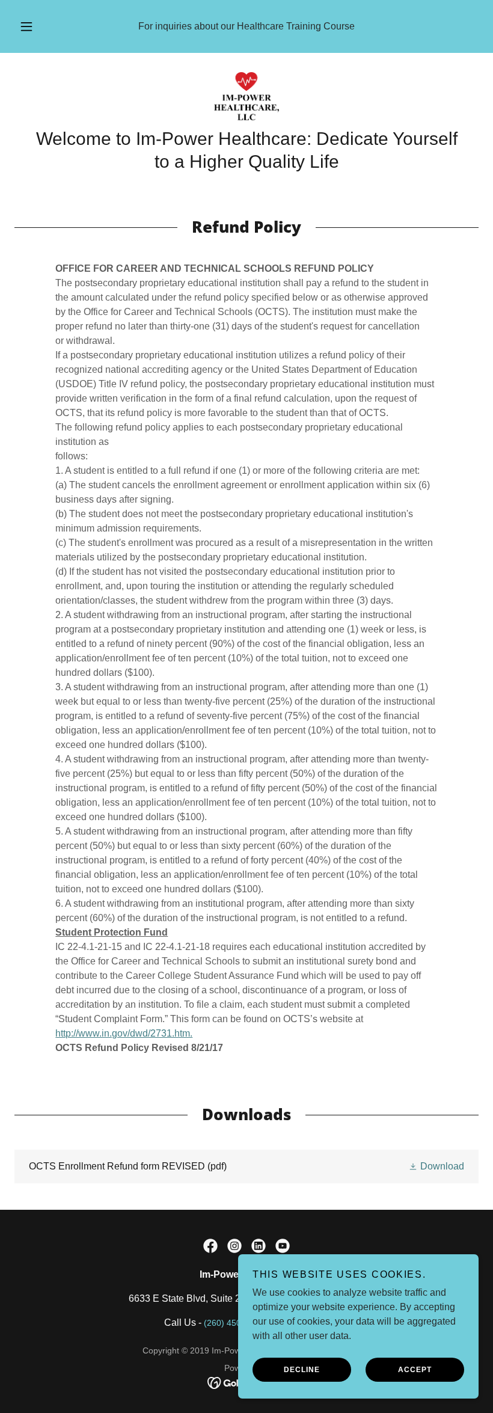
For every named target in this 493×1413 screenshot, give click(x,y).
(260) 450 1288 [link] (233, 1323)
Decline (302, 1369)
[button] (34, 26)
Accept (415, 1369)
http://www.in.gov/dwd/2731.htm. (123, 1033)
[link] (246, 96)
